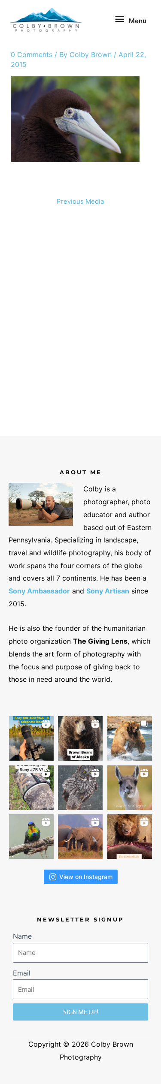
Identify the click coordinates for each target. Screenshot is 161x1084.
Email (21, 973)
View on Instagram (85, 876)
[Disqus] (81, 324)
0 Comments (31, 54)
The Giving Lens (100, 641)
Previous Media (80, 201)
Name (22, 936)
